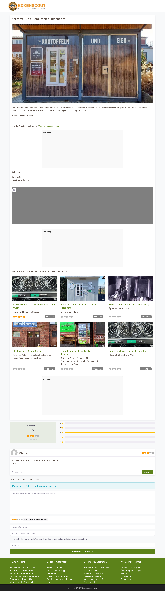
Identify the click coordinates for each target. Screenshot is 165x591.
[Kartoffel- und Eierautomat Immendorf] (82, 202)
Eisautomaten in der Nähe (21, 579)
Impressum (126, 576)
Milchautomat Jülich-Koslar (27, 350)
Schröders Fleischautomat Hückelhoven (129, 350)
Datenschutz (126, 579)
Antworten (147, 472)
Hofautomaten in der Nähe (21, 573)
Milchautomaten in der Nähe (22, 567)
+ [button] (14, 190)
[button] (22, 63)
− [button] (14, 193)
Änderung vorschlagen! (49, 126)
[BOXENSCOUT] (26, 6)
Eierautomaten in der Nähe (21, 570)
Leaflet (125, 223)
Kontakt (124, 573)
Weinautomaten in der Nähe (22, 582)
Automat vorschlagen (130, 567)
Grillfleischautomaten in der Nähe (24, 576)
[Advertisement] (82, 150)
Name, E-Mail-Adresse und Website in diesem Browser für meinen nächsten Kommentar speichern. (50, 539)
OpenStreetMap (140, 223)
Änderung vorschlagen (131, 570)
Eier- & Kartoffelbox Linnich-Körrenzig (129, 304)
